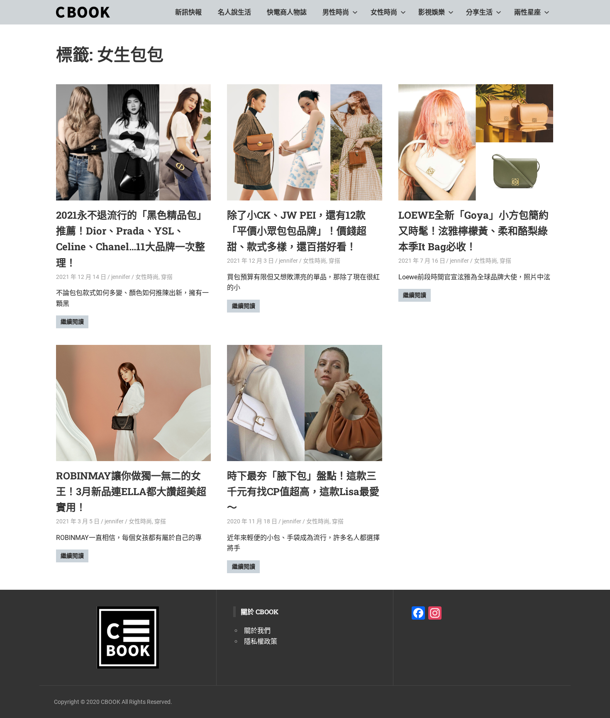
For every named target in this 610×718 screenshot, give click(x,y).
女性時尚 (384, 12)
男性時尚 (335, 12)
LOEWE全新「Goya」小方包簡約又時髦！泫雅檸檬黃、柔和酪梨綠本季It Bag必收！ (473, 231)
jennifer (120, 277)
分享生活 (479, 12)
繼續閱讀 (72, 321)
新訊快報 (188, 12)
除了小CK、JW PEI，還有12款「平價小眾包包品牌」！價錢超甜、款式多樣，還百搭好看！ (296, 231)
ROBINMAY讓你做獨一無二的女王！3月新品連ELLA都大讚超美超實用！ (131, 491)
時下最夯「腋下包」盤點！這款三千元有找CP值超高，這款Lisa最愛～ (303, 491)
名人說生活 (234, 12)
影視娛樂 (431, 12)
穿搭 (167, 277)
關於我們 (257, 631)
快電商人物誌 (287, 12)
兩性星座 (527, 12)
